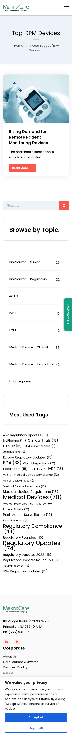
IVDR (13, 313)
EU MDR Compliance (39, 446)
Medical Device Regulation (24, 486)
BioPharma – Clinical (25, 262)
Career (8, 673)
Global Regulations (39, 463)
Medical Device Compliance (36, 475)
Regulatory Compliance (32, 528)
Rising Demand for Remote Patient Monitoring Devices (28, 137)
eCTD (13, 296)
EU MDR (12, 446)
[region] (36, 706)
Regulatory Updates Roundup (30, 560)
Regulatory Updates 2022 (27, 554)
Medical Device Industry (19, 480)
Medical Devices (32, 497)
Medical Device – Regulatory (31, 364)
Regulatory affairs (15, 520)
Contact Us (68, 314)
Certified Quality (15, 667)
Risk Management (16, 565)
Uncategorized (20, 381)
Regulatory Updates (31, 545)
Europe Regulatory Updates (28, 457)
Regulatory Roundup (23, 537)
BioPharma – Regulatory (28, 279)
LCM (12, 330)
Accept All (36, 717)
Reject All (36, 728)
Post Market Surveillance (27, 514)
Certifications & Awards (20, 662)
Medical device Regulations (30, 491)
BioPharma (14, 440)
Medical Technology (19, 503)
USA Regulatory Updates (25, 571)
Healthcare (15, 469)
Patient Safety (16, 509)
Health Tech (37, 469)
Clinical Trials (43, 440)
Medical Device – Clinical (28, 347)
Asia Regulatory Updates (25, 435)
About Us (10, 656)
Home (18, 45)
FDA (12, 463)
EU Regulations (14, 451)
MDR (7, 475)
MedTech (44, 503)
